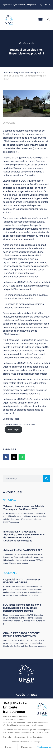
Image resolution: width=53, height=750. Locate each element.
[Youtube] (45, 5)
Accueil (8, 72)
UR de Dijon (26, 43)
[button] (40, 19)
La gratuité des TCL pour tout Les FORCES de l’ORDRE (21, 581)
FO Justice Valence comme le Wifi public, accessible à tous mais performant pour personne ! (22, 607)
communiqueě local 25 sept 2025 (19, 424)
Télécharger (13, 429)
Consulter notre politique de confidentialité (23, 737)
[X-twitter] (50, 5)
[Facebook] (41, 5)
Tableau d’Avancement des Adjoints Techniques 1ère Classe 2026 (23, 508)
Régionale (19, 72)
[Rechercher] (46, 478)
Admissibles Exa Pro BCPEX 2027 (22, 550)
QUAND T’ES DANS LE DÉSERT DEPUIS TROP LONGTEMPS (21, 635)
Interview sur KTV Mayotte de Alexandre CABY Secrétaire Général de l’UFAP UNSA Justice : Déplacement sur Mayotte (23, 536)
